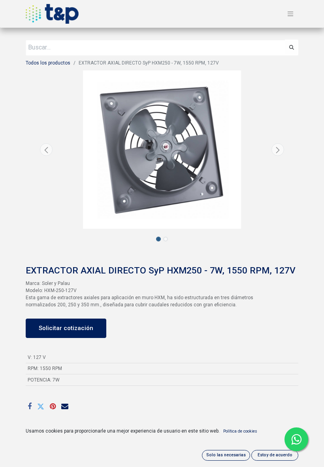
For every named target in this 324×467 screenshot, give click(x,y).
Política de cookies (240, 431)
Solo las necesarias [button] (226, 455)
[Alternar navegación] (290, 14)
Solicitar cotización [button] (66, 328)
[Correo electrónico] (64, 406)
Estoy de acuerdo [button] (275, 455)
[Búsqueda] (291, 47)
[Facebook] (30, 406)
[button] (46, 149)
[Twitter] (40, 406)
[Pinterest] (53, 406)
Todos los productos (48, 63)
